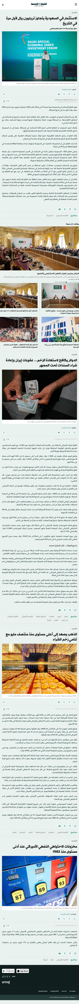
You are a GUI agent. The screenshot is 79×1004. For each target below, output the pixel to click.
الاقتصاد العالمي (12, 616)
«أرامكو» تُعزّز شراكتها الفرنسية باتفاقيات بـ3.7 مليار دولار (19, 311)
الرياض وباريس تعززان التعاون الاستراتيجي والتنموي (58, 273)
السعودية (50, 215)
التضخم (51, 832)
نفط (52, 960)
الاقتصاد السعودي (62, 215)
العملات (51, 616)
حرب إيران (64, 620)
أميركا (49, 620)
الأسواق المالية (41, 616)
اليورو (59, 616)
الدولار (66, 616)
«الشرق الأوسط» (66, 89)
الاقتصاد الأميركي (27, 616)
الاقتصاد (74, 12)
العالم (56, 620)
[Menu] (76, 4)
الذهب (30, 832)
